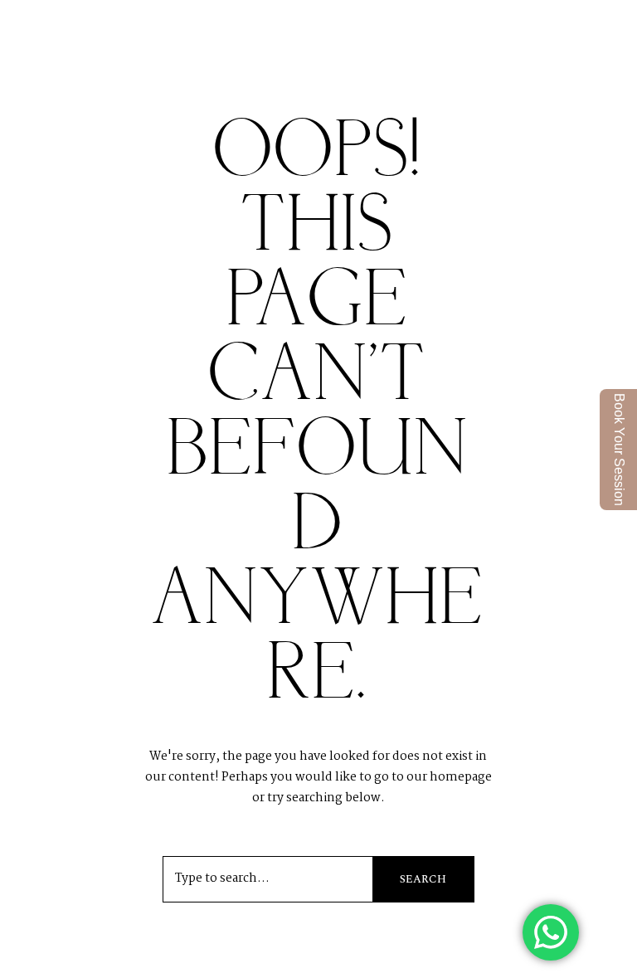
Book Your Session (619, 449)
